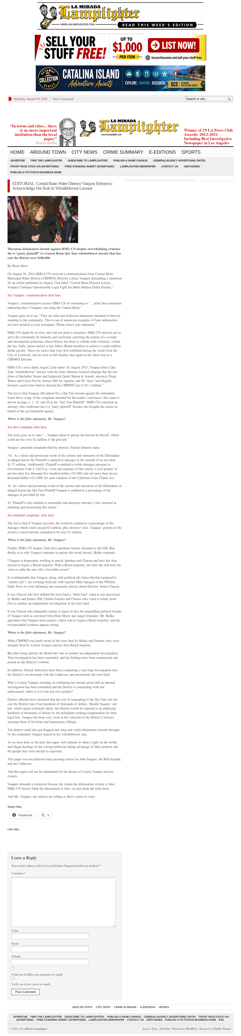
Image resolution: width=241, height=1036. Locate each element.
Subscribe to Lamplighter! (88, 160)
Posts (154, 1028)
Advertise (17, 160)
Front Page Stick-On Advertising (34, 166)
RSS (221, 1019)
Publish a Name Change (130, 160)
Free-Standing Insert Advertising (89, 166)
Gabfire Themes (222, 1028)
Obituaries (192, 166)
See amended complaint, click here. (31, 515)
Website (16, 956)
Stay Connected (63, 99)
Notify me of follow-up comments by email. (37, 975)
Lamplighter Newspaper (138, 166)
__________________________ (120, 63)
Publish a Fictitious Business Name (35, 172)
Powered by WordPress (184, 1028)
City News (84, 152)
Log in (146, 1028)
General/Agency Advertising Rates (179, 160)
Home (17, 152)
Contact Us (169, 166)
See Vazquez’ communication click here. (35, 295)
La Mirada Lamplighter (33, 1028)
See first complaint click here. (27, 427)
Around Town (48, 152)
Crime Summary (123, 152)
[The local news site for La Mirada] (120, 127)
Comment (18, 873)
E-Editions (162, 152)
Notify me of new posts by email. (30, 984)
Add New (165, 1028)
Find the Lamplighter (46, 160)
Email (14, 944)
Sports (191, 152)
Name (14, 931)
